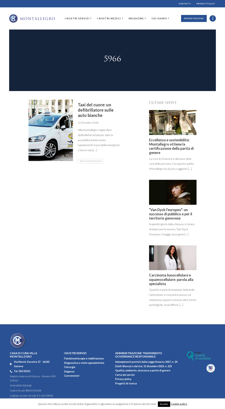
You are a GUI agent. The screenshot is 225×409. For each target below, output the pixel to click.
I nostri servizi (77, 18)
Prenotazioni (194, 18)
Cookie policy (179, 403)
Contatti (185, 4)
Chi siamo (159, 18)
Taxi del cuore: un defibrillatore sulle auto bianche (96, 110)
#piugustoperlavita (91, 161)
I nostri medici (109, 18)
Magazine (136, 18)
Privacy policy (206, 4)
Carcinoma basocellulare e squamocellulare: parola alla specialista (171, 279)
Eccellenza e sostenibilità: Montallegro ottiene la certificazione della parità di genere (171, 146)
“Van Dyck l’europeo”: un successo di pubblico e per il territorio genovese (170, 214)
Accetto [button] (164, 404)
